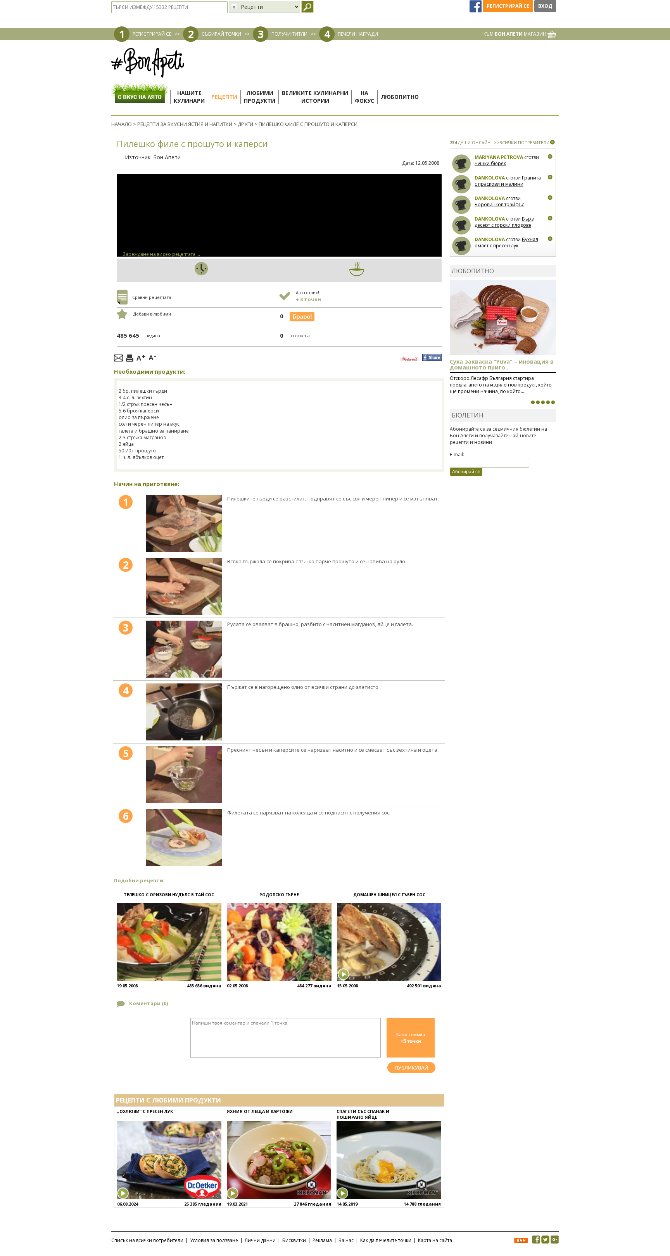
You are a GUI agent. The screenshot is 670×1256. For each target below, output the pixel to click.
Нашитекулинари (189, 96)
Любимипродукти (259, 96)
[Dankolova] (461, 184)
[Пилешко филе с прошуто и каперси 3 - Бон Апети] (184, 649)
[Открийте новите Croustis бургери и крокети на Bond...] (538, 402)
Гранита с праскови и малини (508, 180)
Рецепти (224, 96)
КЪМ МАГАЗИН (515, 34)
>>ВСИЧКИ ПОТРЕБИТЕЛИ (521, 142)
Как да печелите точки (385, 1240)
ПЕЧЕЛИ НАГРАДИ (358, 34)
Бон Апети (167, 157)
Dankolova (490, 177)
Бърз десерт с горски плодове (504, 222)
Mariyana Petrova (499, 157)
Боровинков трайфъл (500, 204)
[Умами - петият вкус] (548, 402)
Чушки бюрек (490, 163)
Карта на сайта (435, 1240)
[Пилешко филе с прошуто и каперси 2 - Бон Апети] (184, 586)
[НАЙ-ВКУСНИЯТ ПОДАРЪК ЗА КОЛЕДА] (543, 402)
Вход (545, 6)
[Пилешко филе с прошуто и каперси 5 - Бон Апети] (184, 774)
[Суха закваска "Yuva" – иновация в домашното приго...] (533, 402)
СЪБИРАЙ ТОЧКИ (221, 34)
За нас (346, 1240)
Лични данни (260, 1240)
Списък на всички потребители (147, 1240)
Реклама (322, 1240)
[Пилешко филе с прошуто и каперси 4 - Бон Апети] (184, 711)
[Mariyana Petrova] (461, 163)
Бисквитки (294, 1240)
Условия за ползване (214, 1240)
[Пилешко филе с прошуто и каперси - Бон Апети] (184, 523)
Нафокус (364, 96)
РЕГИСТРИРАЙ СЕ (152, 34)
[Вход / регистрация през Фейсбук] (476, 6)
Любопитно (400, 96)
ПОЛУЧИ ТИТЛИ (289, 34)
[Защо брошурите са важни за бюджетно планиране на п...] (553, 402)
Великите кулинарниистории (315, 96)
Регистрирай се (508, 6)
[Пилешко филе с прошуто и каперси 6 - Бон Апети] (184, 837)
